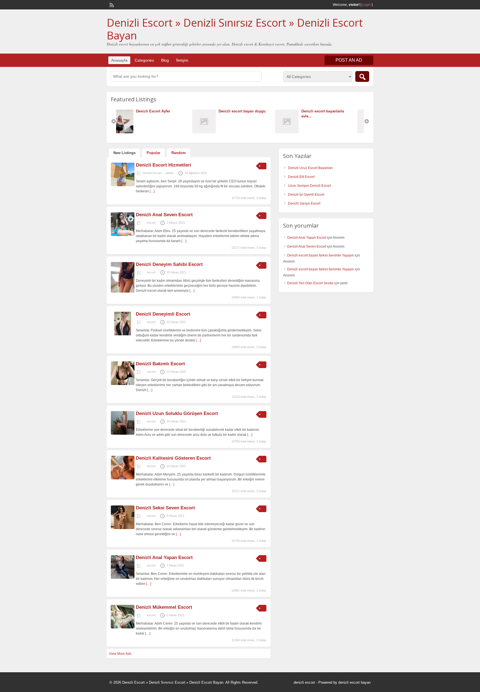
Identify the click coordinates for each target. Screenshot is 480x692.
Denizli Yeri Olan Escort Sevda (310, 283)
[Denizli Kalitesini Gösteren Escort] (122, 478)
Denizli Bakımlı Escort (161, 363)
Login (366, 5)
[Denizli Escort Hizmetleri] (122, 185)
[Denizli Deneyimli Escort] (122, 334)
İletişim (182, 60)
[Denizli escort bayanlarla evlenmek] (214, 132)
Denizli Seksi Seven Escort (165, 507)
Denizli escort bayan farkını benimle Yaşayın (320, 255)
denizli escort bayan (354, 682)
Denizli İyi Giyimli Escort (306, 195)
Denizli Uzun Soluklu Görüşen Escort (177, 413)
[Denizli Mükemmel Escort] (122, 627)
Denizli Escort (152, 173)
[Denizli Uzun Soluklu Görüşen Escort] (122, 434)
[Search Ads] (362, 76)
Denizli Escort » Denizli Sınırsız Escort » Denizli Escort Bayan (235, 28)
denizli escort (304, 682)
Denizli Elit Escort (301, 177)
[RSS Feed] (111, 4)
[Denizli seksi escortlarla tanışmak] (297, 132)
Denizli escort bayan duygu (168, 111)
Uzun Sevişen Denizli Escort (309, 186)
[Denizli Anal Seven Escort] (122, 235)
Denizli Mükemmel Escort (164, 607)
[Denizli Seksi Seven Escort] (122, 528)
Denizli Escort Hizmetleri (163, 165)
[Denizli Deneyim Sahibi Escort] (122, 291)
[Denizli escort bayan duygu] (132, 132)
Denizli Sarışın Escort (304, 203)
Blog (165, 60)
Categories (144, 60)
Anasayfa (119, 60)
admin (170, 173)
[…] (152, 191)
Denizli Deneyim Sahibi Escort (169, 264)
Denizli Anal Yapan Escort (164, 557)
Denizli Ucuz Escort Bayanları (310, 168)
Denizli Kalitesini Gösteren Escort (173, 458)
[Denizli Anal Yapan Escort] (122, 578)
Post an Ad (349, 60)
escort (151, 222)
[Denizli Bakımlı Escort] (122, 384)
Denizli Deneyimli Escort (163, 314)
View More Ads (120, 654)
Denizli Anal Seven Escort (164, 214)
